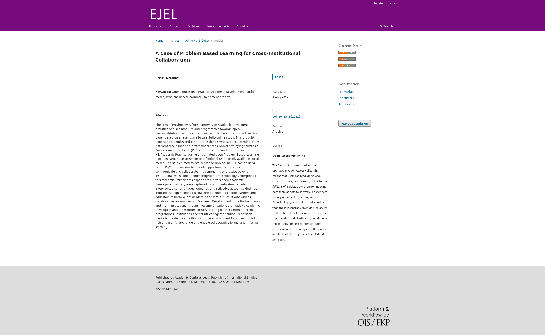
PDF (281, 77)
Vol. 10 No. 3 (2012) (197, 40)
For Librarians (347, 104)
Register (378, 3)
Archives (193, 26)
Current (175, 26)
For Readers (346, 91)
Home (159, 40)
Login (392, 3)
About (241, 26)
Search (387, 26)
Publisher (156, 26)
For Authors (346, 98)
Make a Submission (354, 123)
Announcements (218, 26)
